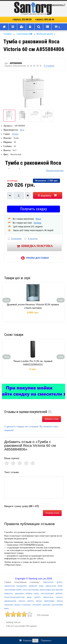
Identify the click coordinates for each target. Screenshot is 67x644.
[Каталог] (13, 27)
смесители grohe (52, 582)
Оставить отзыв (52, 513)
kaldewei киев (36, 586)
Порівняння (16, 239)
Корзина (37, 640)
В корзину (44, 195)
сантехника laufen (13, 590)
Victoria (15, 134)
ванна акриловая (45, 601)
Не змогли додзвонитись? (50, 5)
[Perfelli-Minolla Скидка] (33, 391)
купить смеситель (43, 597)
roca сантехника (31, 590)
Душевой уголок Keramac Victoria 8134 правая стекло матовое (33, 306)
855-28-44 (44, 19)
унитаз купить (26, 601)
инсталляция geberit (51, 593)
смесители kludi (54, 586)
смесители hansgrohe (15, 586)
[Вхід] (30, 27)
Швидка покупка (37, 246)
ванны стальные (22, 605)
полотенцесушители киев (17, 597)
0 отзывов (49, 66)
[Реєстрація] (21, 27)
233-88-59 (21, 19)
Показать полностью (55, 170)
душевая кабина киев (27, 593)
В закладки (32, 239)
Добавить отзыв (51, 419)
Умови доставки (37, 257)
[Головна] (4, 27)
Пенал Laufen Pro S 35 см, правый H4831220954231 (32, 363)
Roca (22, 130)
